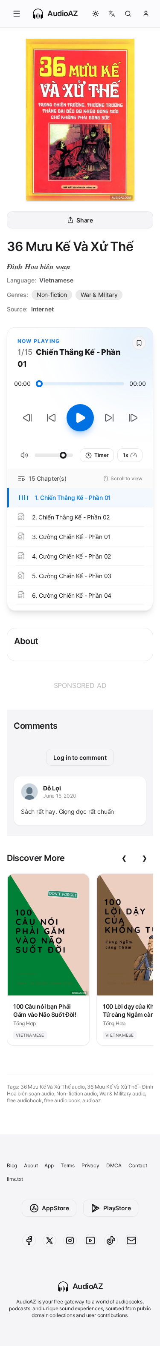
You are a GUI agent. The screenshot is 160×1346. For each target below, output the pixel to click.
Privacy (90, 1165)
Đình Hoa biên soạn (38, 266)
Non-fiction (52, 294)
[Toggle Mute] (24, 455)
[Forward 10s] (109, 417)
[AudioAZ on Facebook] (29, 1240)
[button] (16, 13)
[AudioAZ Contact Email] (131, 1240)
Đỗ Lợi (52, 788)
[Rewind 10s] (51, 417)
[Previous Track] (27, 417)
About (31, 1165)
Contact (137, 1165)
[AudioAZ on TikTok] (111, 1240)
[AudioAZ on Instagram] (70, 1240)
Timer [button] (101, 455)
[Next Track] (133, 417)
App (48, 1165)
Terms (68, 1165)
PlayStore (117, 1208)
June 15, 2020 (59, 796)
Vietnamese (56, 280)
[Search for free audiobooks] (128, 13)
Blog (12, 1165)
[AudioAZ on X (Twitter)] (49, 1240)
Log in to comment (79, 757)
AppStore (55, 1208)
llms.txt (15, 1179)
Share (84, 220)
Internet (42, 309)
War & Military (99, 294)
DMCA (114, 1165)
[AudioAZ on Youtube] (90, 1240)
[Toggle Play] (80, 417)
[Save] (139, 343)
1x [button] (125, 455)
